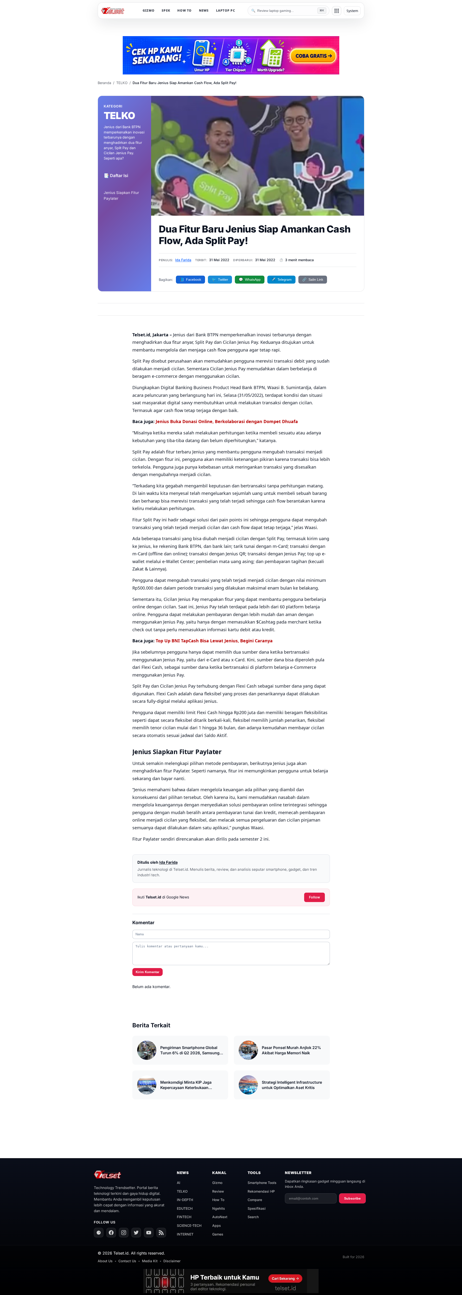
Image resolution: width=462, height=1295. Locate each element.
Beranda (104, 83)
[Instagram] (123, 1232)
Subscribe (352, 1198)
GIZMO (148, 10)
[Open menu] (336, 11)
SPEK (166, 10)
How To (218, 1200)
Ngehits (218, 1208)
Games (217, 1234)
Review (218, 1191)
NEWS (204, 10)
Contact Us (127, 1261)
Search (253, 1217)
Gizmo (217, 1183)
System (352, 10)
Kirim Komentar (147, 972)
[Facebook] (111, 1232)
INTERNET (185, 1234)
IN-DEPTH (185, 1200)
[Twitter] (136, 1232)
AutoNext (219, 1217)
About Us (105, 1261)
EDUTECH (184, 1208)
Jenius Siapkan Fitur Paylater (121, 195)
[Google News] (98, 1232)
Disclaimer (171, 1261)
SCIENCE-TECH (189, 1225)
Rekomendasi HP (261, 1191)
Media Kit (150, 1261)
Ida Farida (183, 260)
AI (178, 1183)
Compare (255, 1200)
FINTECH (184, 1217)
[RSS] (161, 1232)
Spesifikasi (257, 1208)
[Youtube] (149, 1232)
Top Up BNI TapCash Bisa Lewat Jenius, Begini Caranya (214, 641)
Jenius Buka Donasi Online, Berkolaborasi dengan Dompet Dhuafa (227, 421)
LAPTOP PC (225, 10)
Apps (216, 1225)
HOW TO (184, 10)
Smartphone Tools (262, 1183)
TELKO (122, 83)
